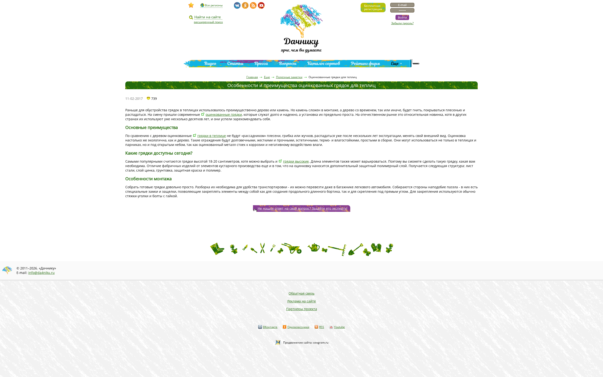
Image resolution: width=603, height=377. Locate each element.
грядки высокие (296, 161)
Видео (210, 63)
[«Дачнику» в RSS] (253, 5)
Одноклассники (298, 327)
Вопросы (288, 63)
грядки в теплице (211, 135)
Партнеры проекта (301, 309)
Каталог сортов (323, 63)
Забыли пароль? (402, 23)
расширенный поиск (208, 22)
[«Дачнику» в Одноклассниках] (245, 5)
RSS (321, 327)
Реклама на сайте (301, 301)
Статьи (235, 63)
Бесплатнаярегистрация (373, 7)
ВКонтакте (270, 327)
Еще (395, 63)
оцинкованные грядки (224, 114)
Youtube (339, 327)
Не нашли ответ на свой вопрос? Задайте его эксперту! (302, 208)
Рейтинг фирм (365, 63)
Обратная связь (301, 293)
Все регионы (214, 5)
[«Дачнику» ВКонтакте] (237, 5)
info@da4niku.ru (41, 272)
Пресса (261, 63)
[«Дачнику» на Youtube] (261, 5)
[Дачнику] (191, 5)
